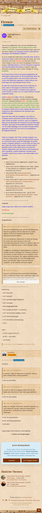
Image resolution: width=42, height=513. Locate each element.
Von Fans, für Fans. (27, 497)
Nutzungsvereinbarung (17, 500)
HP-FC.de (13, 2)
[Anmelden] (29, 1)
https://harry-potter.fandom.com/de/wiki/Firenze (18, 174)
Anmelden (12, 460)
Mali (8, 484)
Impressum (36, 500)
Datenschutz (28, 500)
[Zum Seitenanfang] (39, 510)
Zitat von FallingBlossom (14, 370)
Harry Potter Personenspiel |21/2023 (18, 482)
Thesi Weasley (11, 478)
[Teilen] (39, 28)
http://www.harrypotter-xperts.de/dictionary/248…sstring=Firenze (23, 180)
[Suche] (40, 2)
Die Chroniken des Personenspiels (16, 480)
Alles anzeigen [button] (21, 282)
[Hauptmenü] (3, 2)
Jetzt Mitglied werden (30, 460)
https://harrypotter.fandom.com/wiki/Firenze (20, 188)
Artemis (20, 344)
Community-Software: (21, 503)
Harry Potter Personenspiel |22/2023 (18, 476)
